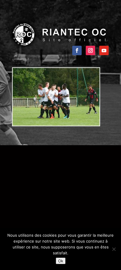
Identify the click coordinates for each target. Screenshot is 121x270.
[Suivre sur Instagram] (90, 50)
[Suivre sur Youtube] (104, 50)
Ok (60, 260)
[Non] (114, 249)
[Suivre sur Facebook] (77, 50)
